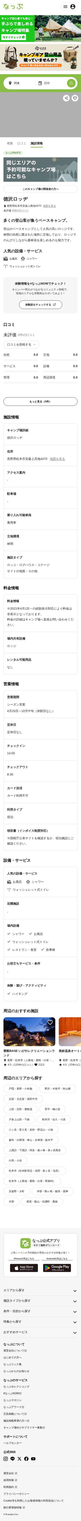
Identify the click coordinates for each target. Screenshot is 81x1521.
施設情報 (37, 143)
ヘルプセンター (12, 1442)
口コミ (21, 143)
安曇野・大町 (16, 1191)
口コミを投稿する (19, 344)
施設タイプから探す (17, 1300)
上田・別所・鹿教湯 (20, 1109)
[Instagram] (5, 1459)
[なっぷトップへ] (13, 6)
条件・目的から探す (17, 1311)
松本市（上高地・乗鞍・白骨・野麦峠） (32, 1181)
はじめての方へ (12, 1357)
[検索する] (71, 83)
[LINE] (12, 1459)
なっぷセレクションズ (16, 1386)
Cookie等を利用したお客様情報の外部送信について (33, 1500)
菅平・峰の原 (52, 1109)
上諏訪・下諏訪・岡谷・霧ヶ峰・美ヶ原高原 (35, 1150)
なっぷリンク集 (12, 1364)
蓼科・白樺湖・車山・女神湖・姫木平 (31, 1140)
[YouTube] (33, 1459)
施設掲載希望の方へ (15, 1420)
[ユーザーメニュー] (69, 6)
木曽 (11, 1201)
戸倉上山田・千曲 (19, 1119)
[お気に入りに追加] (74, 98)
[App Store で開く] (24, 1268)
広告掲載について (13, 1413)
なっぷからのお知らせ (16, 1371)
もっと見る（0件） (40, 401)
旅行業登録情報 (12, 1507)
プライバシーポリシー (16, 1493)
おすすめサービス (15, 1332)
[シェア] (66, 98)
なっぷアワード (12, 1407)
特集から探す (12, 1321)
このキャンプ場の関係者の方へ (40, 189)
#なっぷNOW (11, 1393)
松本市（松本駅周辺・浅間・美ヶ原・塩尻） (35, 1170)
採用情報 (8, 1480)
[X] (19, 1459)
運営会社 (8, 1473)
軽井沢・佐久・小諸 (53, 1119)
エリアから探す (14, 1290)
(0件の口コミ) (20, 210)
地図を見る (49, 205)
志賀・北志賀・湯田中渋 (23, 1098)
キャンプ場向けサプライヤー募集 (22, 1427)
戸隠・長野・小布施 (20, 1088)
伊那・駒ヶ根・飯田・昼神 (52, 1191)
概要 (10, 143)
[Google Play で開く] (57, 1268)
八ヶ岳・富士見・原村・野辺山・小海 (31, 1129)
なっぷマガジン (12, 1400)
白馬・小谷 (15, 1160)
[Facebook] (26, 1459)
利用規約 (8, 1487)
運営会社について (13, 1350)
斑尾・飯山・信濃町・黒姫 (42, 1201)
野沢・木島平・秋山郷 (58, 1088)
